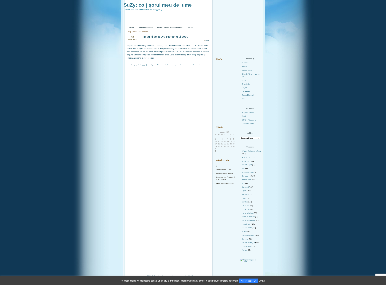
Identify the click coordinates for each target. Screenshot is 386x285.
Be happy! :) (142, 65)
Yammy (244, 250)
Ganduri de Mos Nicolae (224, 173)
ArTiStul (244, 63)
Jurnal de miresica (248, 220)
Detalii (262, 280)
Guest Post (246, 209)
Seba (243, 99)
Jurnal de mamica (248, 217)
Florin (244, 80)
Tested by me (247, 246)
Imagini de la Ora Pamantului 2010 (165, 36)
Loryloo (244, 88)
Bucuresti (245, 187)
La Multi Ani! (246, 224)
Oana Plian (246, 91)
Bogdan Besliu (247, 70)
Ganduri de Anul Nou (223, 170)
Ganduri (245, 202)
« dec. (215, 151)
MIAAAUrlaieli (247, 228)
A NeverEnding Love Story (251, 151)
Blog (243, 183)
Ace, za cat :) (247, 157)
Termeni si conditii (145, 27)
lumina (169, 65)
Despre (131, 27)
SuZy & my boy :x (248, 243)
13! (217, 166)
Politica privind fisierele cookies (169, 27)
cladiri (157, 65)
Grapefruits (246, 84)
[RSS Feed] (220, 25)
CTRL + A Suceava (249, 120)
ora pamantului (178, 65)
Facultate (245, 194)
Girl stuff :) (245, 206)
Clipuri (244, 191)
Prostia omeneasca (249, 235)
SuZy (207, 40)
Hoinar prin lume (248, 213)
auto (243, 168)
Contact (190, 27)
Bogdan (244, 66)
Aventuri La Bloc (248, 172)
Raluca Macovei (247, 95)
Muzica (244, 231)
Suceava (245, 239)
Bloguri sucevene (248, 112)
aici (193, 55)
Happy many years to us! (225, 183)
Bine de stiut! (246, 180)
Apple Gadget (247, 165)
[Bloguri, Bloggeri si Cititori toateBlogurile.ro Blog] (250, 262)
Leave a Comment (193, 65)
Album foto (245, 161)
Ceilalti (244, 116)
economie (163, 65)
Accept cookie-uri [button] (248, 281)
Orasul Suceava (248, 123)
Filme (244, 198)
